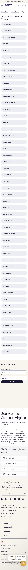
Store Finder (4, 12)
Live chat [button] (11, 513)
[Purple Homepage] (8, 5)
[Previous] (5, 1)
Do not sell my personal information (8, 545)
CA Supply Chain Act (5, 548)
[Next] (22, 1)
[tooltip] (14, 542)
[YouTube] (15, 499)
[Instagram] (6, 499)
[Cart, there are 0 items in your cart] (26, 5)
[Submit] (25, 493)
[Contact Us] (19, 5)
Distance (3, 375)
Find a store (10, 516)
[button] (14, 523)
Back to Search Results (8, 422)
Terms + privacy (4, 554)
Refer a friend (18, 1)
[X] (23, 499)
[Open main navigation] (2, 5)
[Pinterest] (19, 499)
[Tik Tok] (10, 499)
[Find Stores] (22, 5)
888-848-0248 (12, 510)
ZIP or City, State (5, 369)
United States (15, 12)
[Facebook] (2, 499)
